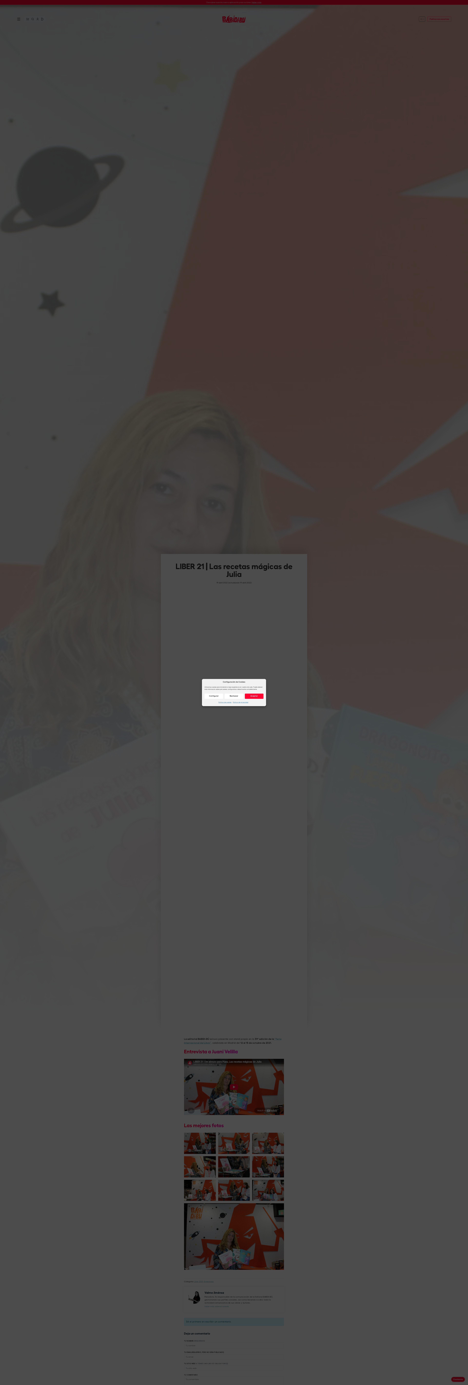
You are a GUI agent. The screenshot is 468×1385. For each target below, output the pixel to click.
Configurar (214, 696)
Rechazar (234, 696)
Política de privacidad (240, 702)
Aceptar (254, 696)
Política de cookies (224, 702)
